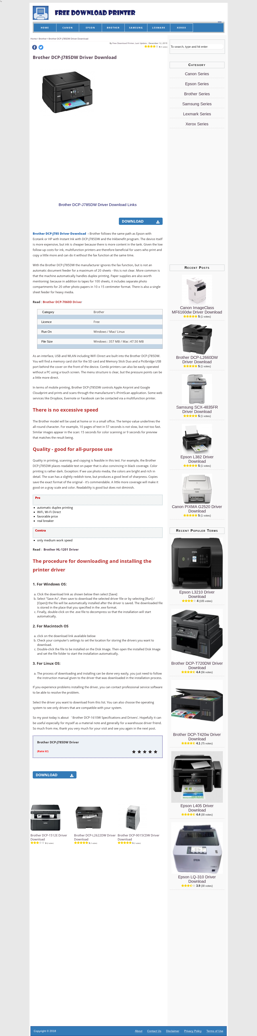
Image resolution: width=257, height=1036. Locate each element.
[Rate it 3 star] (144, 752)
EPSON (90, 27)
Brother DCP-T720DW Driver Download (197, 665)
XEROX (181, 27)
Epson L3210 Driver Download (197, 594)
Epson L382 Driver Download (197, 459)
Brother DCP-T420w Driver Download (197, 736)
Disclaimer (172, 1031)
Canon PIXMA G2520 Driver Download (197, 508)
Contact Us (154, 1031)
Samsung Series (197, 104)
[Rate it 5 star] (155, 752)
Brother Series (197, 94)
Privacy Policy (193, 1031)
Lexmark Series (197, 114)
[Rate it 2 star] (139, 752)
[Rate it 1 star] (134, 752)
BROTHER (113, 27)
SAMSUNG (136, 27)
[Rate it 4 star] (150, 752)
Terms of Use (214, 1031)
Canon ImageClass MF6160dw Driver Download (197, 309)
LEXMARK (158, 27)
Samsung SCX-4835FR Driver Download (197, 409)
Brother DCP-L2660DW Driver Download (197, 359)
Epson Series (197, 84)
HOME (45, 27)
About (138, 1031)
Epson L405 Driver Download (197, 808)
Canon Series (197, 74)
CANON (67, 27)
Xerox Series (197, 124)
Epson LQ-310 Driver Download (197, 879)
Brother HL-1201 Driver (61, 549)
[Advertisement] (132, 125)
